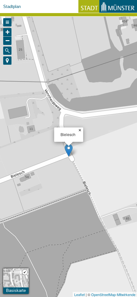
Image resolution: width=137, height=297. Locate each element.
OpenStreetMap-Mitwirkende (113, 294)
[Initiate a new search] (7, 51)
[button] (7, 60)
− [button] (7, 41)
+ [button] (7, 32)
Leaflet (79, 294)
